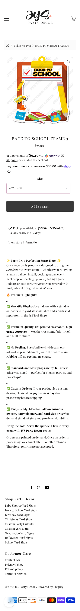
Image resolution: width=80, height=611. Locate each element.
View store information (23, 242)
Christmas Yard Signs (18, 519)
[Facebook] (31, 487)
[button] (40, 155)
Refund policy (14, 569)
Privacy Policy (14, 564)
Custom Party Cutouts (19, 524)
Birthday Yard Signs (17, 515)
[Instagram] (38, 487)
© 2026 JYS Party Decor (20, 587)
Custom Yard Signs (17, 528)
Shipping (12, 160)
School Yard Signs (16, 542)
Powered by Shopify (50, 587)
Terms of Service (15, 573)
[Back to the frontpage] (8, 45)
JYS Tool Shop (37, 315)
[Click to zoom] (68, 61)
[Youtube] (47, 487)
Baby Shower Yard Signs (20, 505)
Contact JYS (12, 560)
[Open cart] (73, 18)
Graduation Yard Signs (19, 533)
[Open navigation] (7, 18)
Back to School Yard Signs (21, 510)
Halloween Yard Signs (19, 537)
